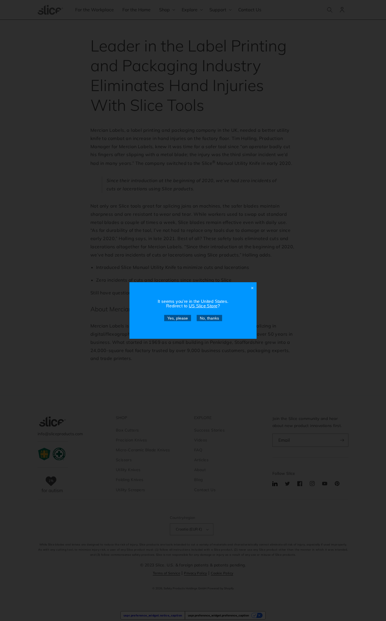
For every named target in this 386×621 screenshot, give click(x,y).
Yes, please (177, 318)
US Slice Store (203, 305)
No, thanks (209, 318)
